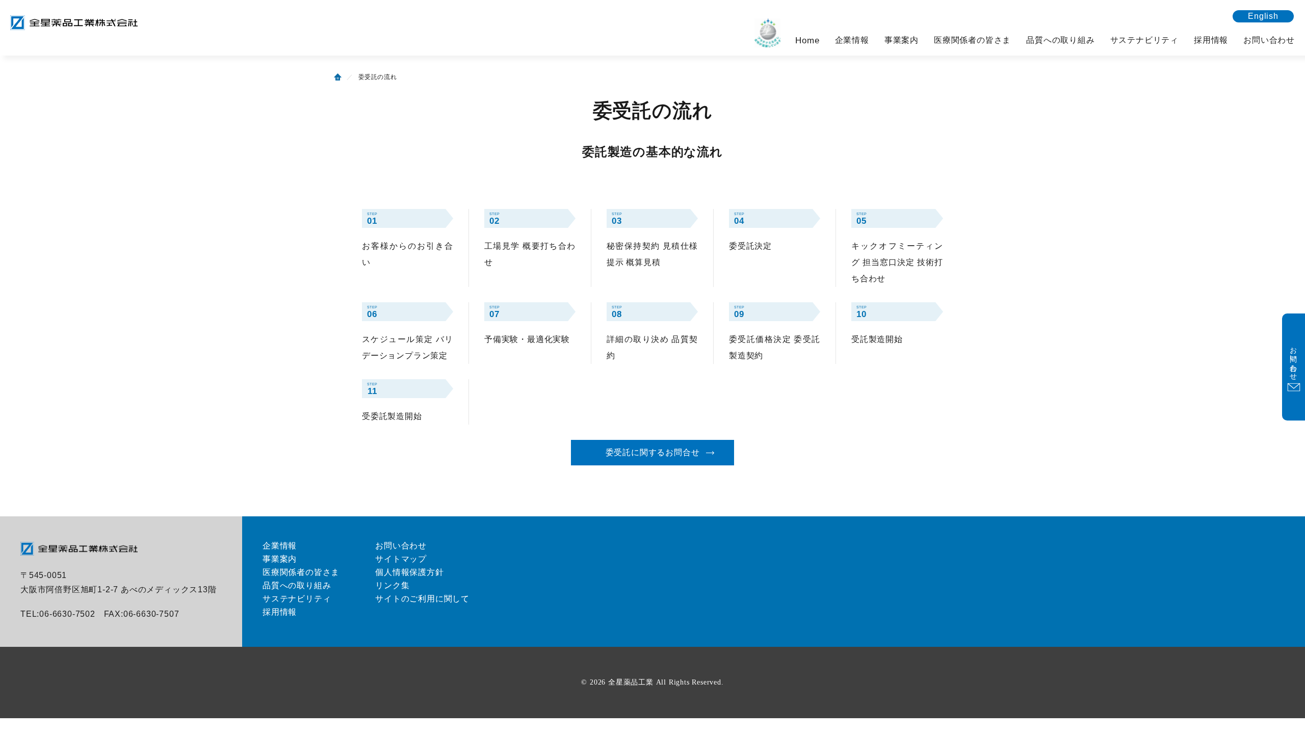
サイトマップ (401, 559)
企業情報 (852, 40)
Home (807, 40)
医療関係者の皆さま (972, 40)
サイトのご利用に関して (422, 598)
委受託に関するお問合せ (653, 452)
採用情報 (1211, 40)
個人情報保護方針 (409, 572)
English (1263, 16)
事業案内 (901, 40)
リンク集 (392, 585)
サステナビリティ (1144, 40)
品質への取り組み (1060, 40)
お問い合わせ (1269, 40)
